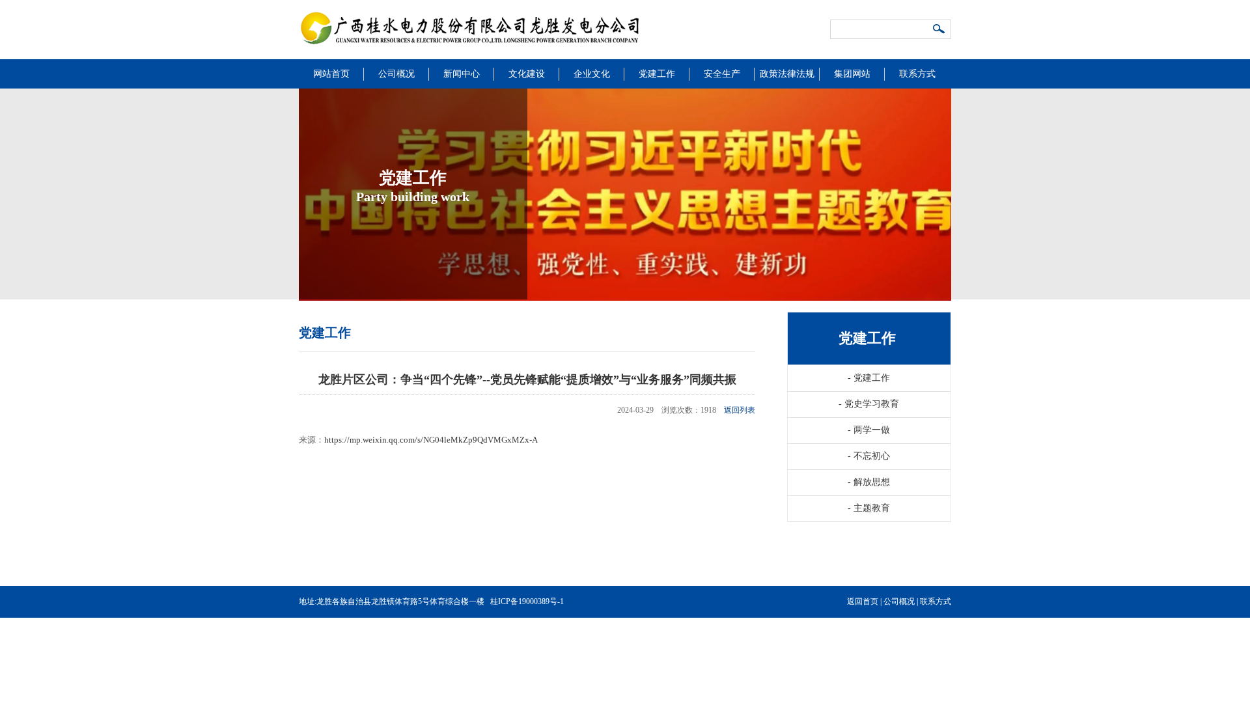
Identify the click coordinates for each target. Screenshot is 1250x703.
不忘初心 (869, 456)
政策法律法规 (787, 74)
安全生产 (722, 74)
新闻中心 (461, 74)
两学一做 (869, 430)
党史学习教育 (869, 404)
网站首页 (331, 74)
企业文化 (592, 74)
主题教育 (869, 508)
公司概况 (396, 74)
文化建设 (526, 74)
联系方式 (917, 74)
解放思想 (869, 482)
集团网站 (852, 74)
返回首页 (862, 601)
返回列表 (739, 410)
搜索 (939, 29)
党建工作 (657, 74)
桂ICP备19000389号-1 (527, 601)
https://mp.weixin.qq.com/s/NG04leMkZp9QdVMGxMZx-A (431, 440)
